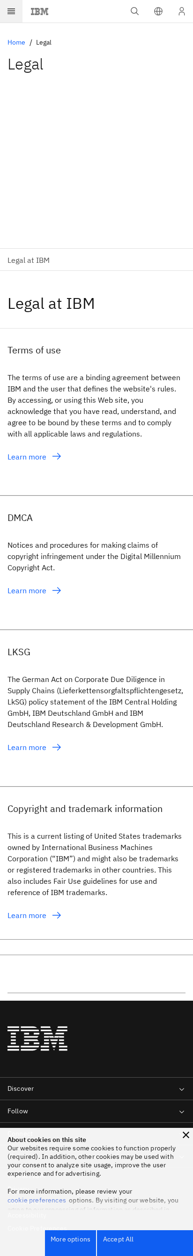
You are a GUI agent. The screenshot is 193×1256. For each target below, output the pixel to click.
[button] (158, 11)
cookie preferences (36, 1200)
